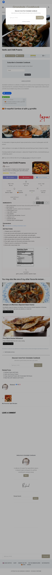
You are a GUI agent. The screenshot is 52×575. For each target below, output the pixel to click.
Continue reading (26, 21)
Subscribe (40, 17)
